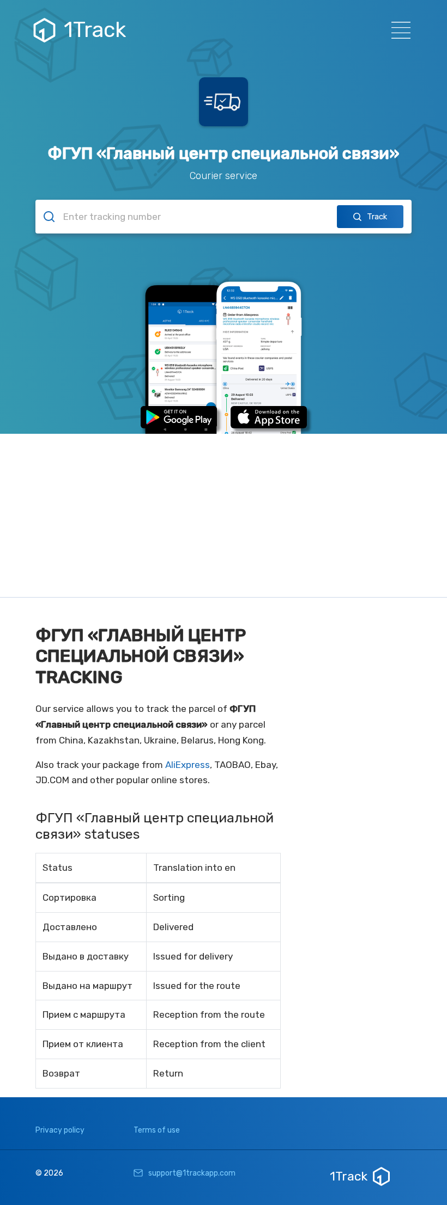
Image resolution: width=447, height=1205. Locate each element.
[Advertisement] (223, 515)
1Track (95, 29)
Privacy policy (59, 1130)
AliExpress (187, 764)
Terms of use (157, 1130)
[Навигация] (397, 30)
